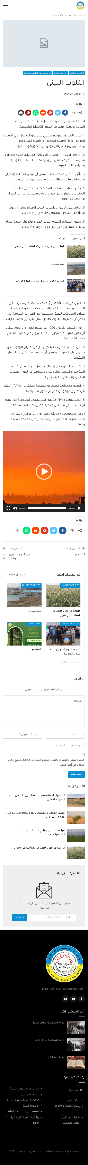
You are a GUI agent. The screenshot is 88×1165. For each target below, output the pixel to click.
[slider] (47, 508)
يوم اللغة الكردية (54, 1057)
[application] (44, 471)
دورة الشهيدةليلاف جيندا (49, 1040)
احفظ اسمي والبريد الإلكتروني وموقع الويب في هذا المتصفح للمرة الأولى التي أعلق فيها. (46, 763)
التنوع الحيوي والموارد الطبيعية (69, 1107)
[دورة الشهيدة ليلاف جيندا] (76, 1027)
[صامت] (15, 508)
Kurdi (36, 1123)
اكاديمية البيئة (60, 73)
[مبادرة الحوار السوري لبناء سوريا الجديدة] (76, 285)
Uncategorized (70, 585)
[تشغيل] (79, 508)
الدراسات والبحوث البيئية (24, 1088)
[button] (44, 471)
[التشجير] (24, 634)
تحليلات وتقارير (71, 1117)
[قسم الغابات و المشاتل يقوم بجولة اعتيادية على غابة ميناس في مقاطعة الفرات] (76, 817)
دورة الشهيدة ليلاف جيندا (48, 1022)
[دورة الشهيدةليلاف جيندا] (76, 1044)
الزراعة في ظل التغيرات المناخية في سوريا (39, 246)
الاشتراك (20, 917)
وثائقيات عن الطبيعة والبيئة (37, 73)
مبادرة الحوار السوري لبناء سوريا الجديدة (40, 281)
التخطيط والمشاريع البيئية (23, 1100)
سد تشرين (57, 264)
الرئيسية (74, 1090)
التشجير (80, 554)
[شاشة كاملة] (8, 508)
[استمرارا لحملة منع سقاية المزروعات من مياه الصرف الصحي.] (76, 800)
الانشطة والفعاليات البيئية (23, 1111)
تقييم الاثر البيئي (29, 1094)
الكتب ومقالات (77, 73)
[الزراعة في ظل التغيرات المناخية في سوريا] (76, 251)
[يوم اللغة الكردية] (76, 1062)
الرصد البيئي (73, 1100)
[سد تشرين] (76, 268)
